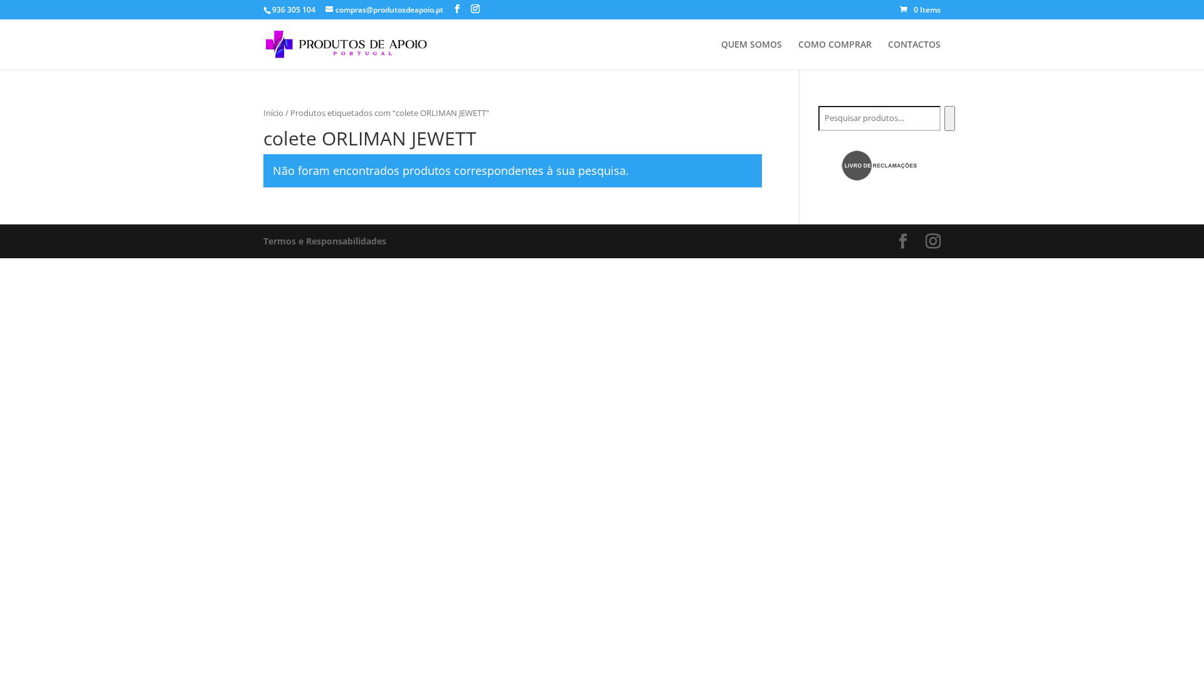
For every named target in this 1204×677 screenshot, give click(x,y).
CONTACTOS (914, 45)
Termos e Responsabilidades (324, 241)
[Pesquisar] (949, 118)
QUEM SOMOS (751, 45)
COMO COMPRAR (835, 45)
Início (273, 112)
